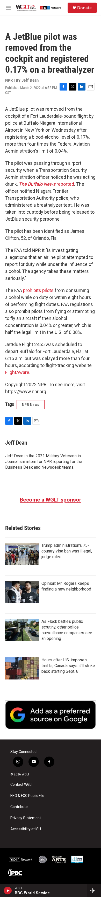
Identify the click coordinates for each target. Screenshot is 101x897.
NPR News (30, 404)
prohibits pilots (38, 290)
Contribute (19, 807)
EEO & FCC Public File (27, 796)
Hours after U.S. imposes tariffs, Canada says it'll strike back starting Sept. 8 (68, 665)
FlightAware (17, 372)
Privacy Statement (25, 818)
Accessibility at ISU (25, 829)
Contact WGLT (21, 785)
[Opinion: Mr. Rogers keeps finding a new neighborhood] (22, 592)
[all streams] (94, 890)
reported (46, 184)
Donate (84, 7)
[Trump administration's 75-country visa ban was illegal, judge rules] (22, 554)
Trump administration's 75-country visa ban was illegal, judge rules (66, 551)
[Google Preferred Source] (50, 715)
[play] (8, 890)
